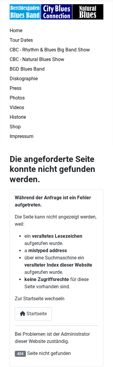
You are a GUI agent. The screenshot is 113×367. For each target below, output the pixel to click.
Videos (17, 107)
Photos (17, 98)
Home (16, 30)
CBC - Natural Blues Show (37, 59)
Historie (18, 117)
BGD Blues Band (27, 69)
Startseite (36, 314)
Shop (15, 127)
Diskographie (24, 78)
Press (15, 88)
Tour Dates (21, 40)
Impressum (21, 136)
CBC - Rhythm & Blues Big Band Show (50, 50)
